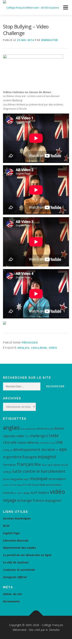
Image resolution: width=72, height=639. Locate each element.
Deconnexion (11, 601)
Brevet (59, 428)
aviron (40, 428)
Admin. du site (12, 594)
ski (15, 493)
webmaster (49, 40)
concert (44, 442)
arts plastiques (28, 428)
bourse (49, 428)
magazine (16, 479)
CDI (27, 436)
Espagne (29, 456)
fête (37, 464)
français (25, 464)
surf (34, 492)
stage (26, 493)
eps (63, 449)
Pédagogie (30, 342)
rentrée (8, 493)
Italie (44, 465)
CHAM (53, 435)
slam (20, 493)
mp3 (26, 479)
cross (52, 443)
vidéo (53, 347)
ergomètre (12, 456)
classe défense (28, 442)
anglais (23, 347)
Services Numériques (17, 518)
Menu (65, 7)
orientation (57, 479)
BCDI (6, 526)
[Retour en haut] (36, 616)
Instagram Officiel (15, 577)
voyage (10, 500)
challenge (39, 347)
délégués (7, 450)
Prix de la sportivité (34, 484)
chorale (9, 442)
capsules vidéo (13, 436)
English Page (11, 533)
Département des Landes (19, 548)
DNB (59, 442)
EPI (57, 450)
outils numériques (12, 484)
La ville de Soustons (16, 562)
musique (39, 478)
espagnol (47, 456)
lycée (6, 479)
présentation (54, 484)
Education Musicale (15, 540)
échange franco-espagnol (39, 500)
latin (50, 465)
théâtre (43, 492)
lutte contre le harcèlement (38, 471)
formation (9, 465)
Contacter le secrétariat (19, 570)
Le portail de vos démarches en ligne (27, 555)
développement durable (34, 449)
